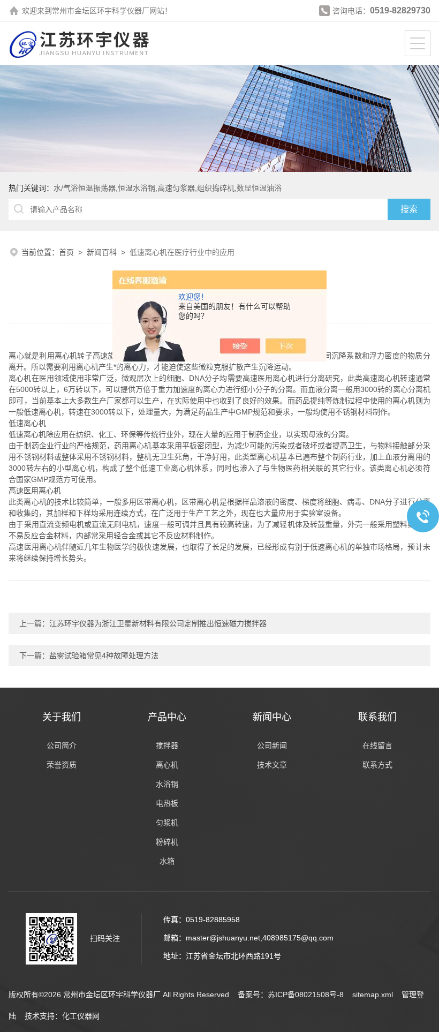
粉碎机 (167, 842)
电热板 (167, 803)
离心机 (167, 764)
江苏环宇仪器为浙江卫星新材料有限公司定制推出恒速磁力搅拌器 (158, 623)
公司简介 (62, 745)
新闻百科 (102, 252)
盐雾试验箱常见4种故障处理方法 (103, 655)
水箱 (167, 861)
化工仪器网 (81, 1016)
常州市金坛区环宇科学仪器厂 (100, 10)
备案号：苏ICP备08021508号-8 (291, 994)
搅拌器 (167, 745)
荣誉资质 (62, 764)
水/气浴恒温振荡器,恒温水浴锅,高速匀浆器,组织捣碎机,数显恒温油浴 (168, 188)
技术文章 (272, 764)
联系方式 (377, 764)
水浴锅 (167, 784)
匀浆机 (167, 822)
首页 (66, 252)
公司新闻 (272, 745)
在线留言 (377, 745)
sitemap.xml (372, 994)
